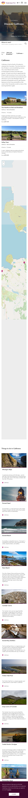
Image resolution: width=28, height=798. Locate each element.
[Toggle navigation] (25, 2)
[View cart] (22, 3)
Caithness (19, 53)
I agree (14, 794)
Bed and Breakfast (9, 53)
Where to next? (6, 42)
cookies (9, 789)
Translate (17, 10)
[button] (24, 263)
